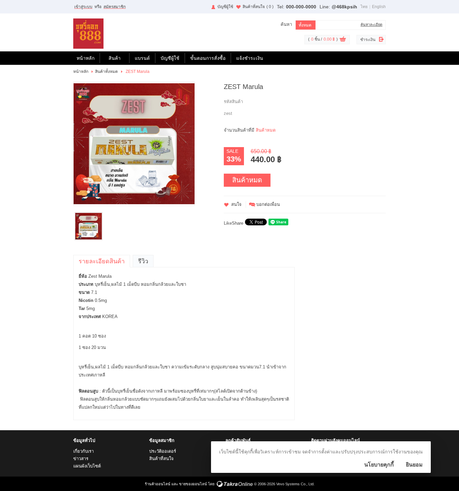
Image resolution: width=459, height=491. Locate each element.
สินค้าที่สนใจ (258, 6)
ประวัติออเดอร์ (162, 451)
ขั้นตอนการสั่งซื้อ (207, 58)
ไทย (364, 6)
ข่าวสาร (80, 458)
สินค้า (115, 58)
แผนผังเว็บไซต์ (87, 465)
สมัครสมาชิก (114, 6)
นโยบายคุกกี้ (379, 464)
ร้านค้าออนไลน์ (157, 484)
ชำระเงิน (367, 39)
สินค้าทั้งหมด (106, 71)
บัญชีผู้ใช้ (225, 6)
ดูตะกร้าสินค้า (342, 40)
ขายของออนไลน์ (193, 484)
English (379, 6)
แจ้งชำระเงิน (249, 58)
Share (237, 223)
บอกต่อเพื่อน (268, 204)
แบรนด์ (142, 58)
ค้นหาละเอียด (371, 25)
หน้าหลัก (85, 58)
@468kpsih (344, 6)
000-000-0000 (301, 6)
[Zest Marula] (134, 143)
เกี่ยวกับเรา (83, 451)
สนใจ (236, 204)
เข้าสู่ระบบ (83, 6)
